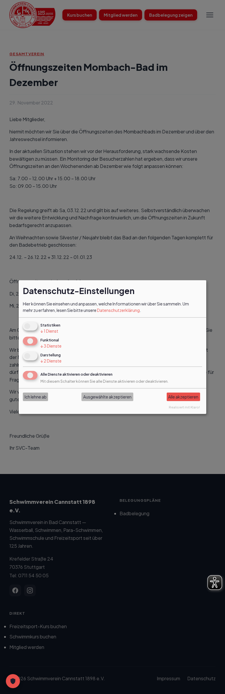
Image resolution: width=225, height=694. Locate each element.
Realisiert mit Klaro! (184, 407)
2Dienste (51, 360)
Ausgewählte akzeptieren (107, 396)
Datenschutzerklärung (118, 310)
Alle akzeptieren (183, 396)
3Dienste (51, 345)
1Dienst (49, 331)
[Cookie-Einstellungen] (13, 681)
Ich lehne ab (36, 396)
